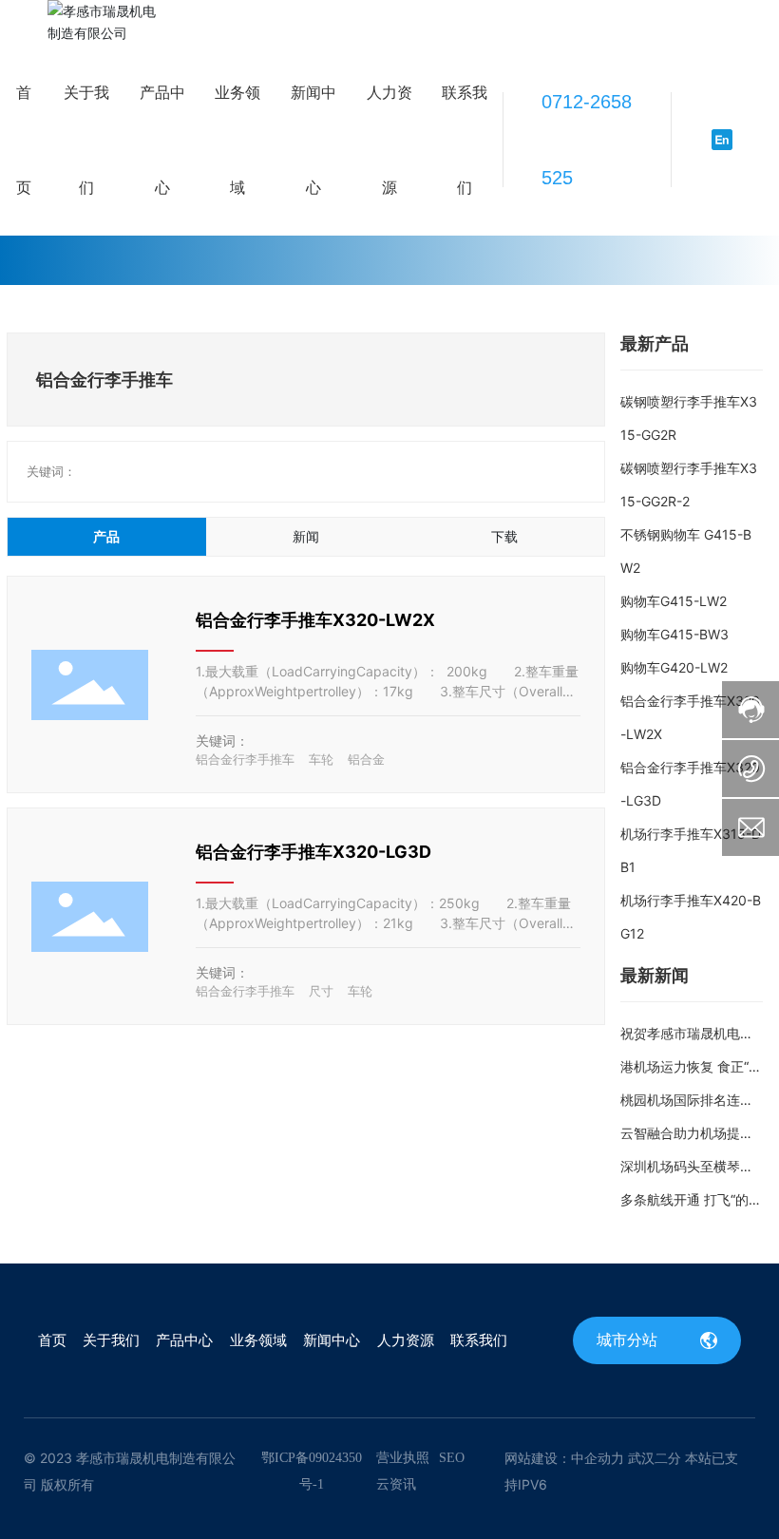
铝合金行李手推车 (245, 759)
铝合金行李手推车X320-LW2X (315, 620)
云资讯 (396, 1484)
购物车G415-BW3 (674, 634)
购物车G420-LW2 (674, 667)
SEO (452, 1458)
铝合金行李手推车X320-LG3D (313, 852)
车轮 (321, 759)
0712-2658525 (587, 139)
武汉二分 (654, 1458)
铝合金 (366, 759)
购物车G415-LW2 (673, 601)
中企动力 (597, 1458)
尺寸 (321, 990)
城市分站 (629, 1339)
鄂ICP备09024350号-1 (311, 1471)
